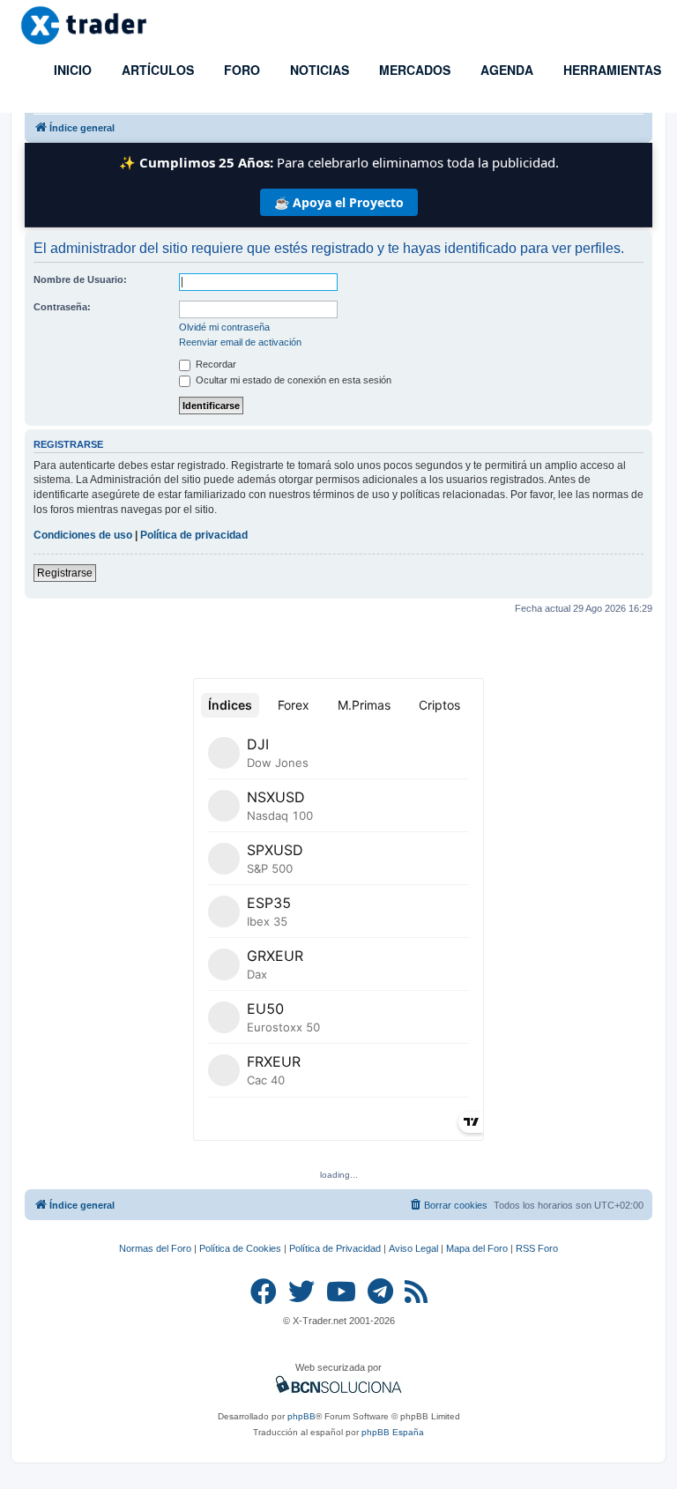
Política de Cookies (240, 1248)
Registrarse (65, 573)
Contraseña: (62, 307)
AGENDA (505, 69)
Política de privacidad (194, 535)
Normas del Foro (155, 1248)
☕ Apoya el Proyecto (339, 202)
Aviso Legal (413, 1248)
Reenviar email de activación (240, 342)
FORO (240, 69)
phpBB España (392, 1432)
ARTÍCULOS (156, 69)
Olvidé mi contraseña (224, 327)
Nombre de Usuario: (80, 279)
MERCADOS (413, 69)
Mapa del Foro (477, 1248)
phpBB (301, 1416)
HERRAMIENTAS (610, 69)
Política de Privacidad (335, 1248)
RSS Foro (537, 1248)
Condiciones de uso (82, 535)
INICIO (71, 69)
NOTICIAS (317, 69)
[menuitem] (447, 1205)
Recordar (214, 364)
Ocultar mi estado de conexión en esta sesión (292, 380)
